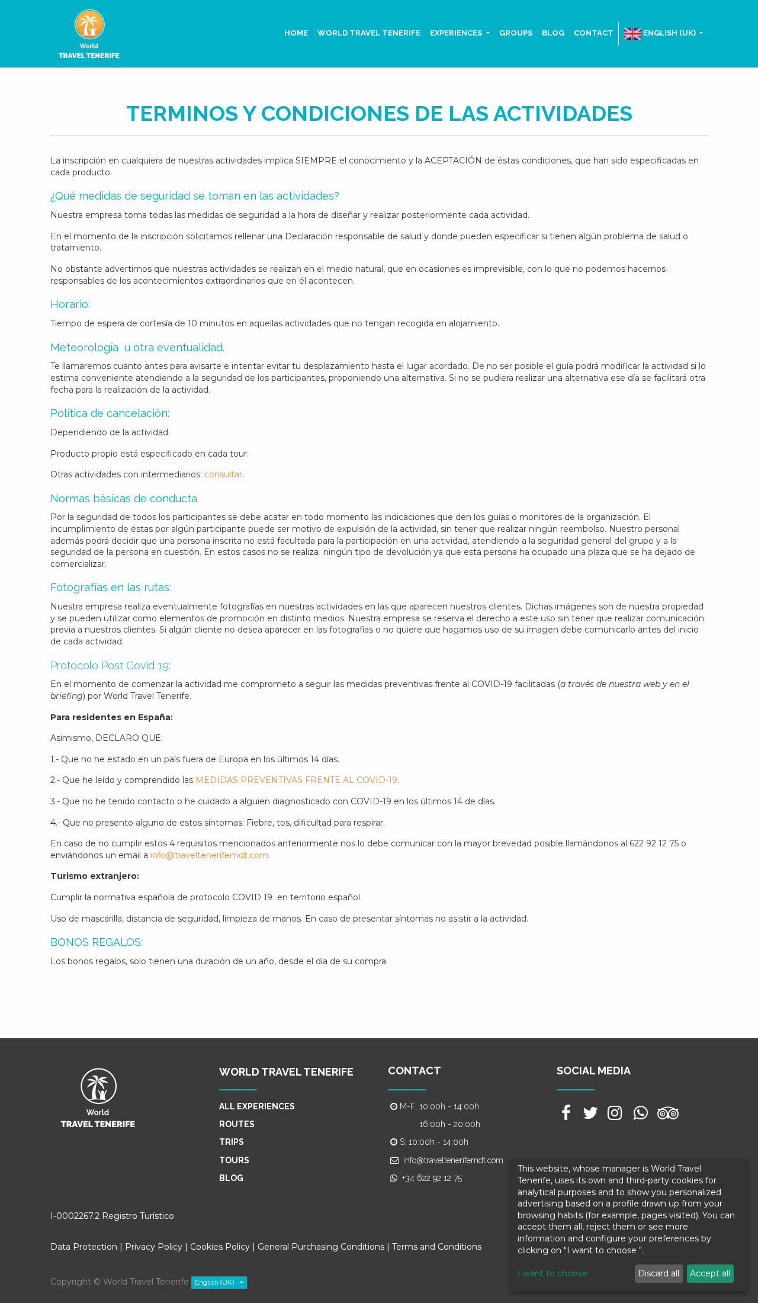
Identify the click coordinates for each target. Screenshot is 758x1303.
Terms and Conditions (436, 1246)
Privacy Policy (153, 1246)
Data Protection (83, 1246)
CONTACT (414, 1070)
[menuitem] (296, 33)
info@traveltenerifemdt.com (209, 855)
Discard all (658, 1273)
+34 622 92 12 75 (432, 1178)
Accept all (710, 1273)
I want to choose (552, 1273)
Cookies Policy (221, 1246)
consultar (223, 474)
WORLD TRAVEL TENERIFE (286, 1071)
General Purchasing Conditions (321, 1246)
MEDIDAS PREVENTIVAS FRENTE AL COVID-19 (296, 780)
